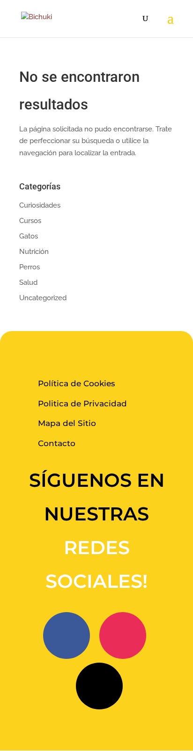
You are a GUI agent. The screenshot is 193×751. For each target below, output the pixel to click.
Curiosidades (39, 205)
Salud (28, 282)
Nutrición (34, 251)
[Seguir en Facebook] (66, 635)
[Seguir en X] (99, 686)
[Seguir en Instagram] (122, 635)
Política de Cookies (76, 383)
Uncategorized (43, 298)
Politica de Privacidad (82, 403)
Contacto (56, 443)
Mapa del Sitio (67, 423)
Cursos (30, 221)
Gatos (28, 236)
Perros (29, 267)
